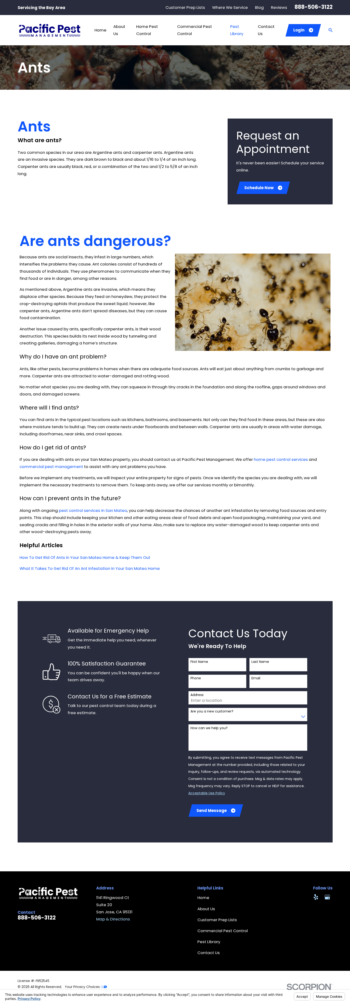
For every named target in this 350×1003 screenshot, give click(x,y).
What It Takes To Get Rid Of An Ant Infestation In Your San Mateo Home (90, 568)
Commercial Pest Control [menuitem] (194, 30)
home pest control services (281, 459)
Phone (195, 678)
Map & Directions (113, 919)
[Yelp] (316, 897)
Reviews (279, 7)
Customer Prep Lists (185, 7)
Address (197, 695)
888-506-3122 (314, 7)
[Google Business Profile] (327, 897)
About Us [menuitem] (119, 30)
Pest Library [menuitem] (236, 30)
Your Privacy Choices (83, 986)
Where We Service (230, 7)
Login (299, 30)
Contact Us (208, 953)
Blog (259, 7)
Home (203, 897)
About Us (206, 909)
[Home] (49, 30)
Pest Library (208, 942)
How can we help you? (209, 728)
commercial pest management (51, 466)
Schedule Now (259, 188)
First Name (199, 662)
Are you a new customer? (211, 711)
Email (255, 678)
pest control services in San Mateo (93, 510)
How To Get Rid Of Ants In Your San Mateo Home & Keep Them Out (85, 557)
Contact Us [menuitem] (266, 30)
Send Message (211, 810)
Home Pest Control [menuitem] (147, 30)
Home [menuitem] (100, 30)
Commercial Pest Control (222, 931)
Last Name (260, 662)
